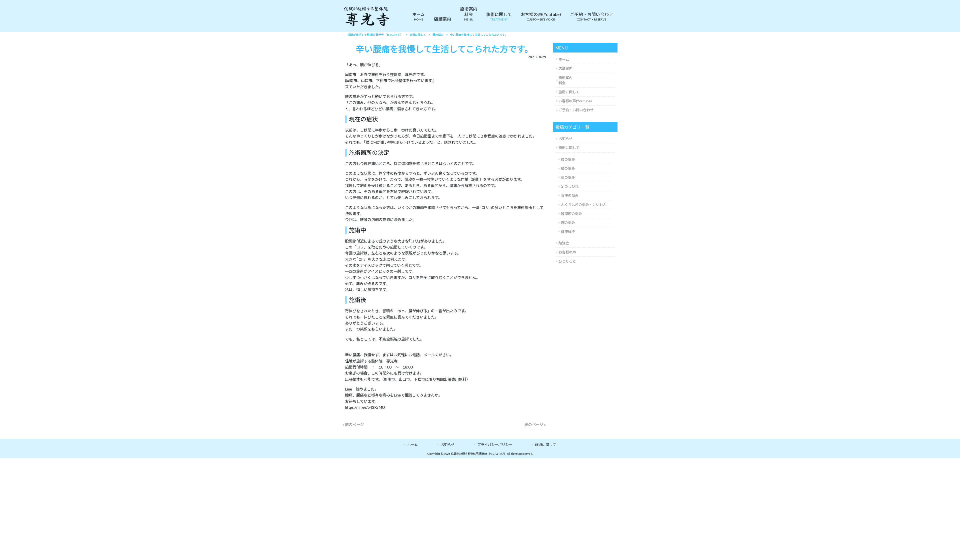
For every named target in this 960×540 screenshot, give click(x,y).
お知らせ (565, 138)
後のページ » (535, 424)
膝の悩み (568, 168)
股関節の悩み (571, 214)
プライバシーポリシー (494, 444)
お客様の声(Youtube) (575, 101)
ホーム (563, 59)
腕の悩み (568, 222)
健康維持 (568, 232)
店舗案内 (565, 68)
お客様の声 (567, 252)
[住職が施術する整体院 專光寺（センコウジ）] (366, 26)
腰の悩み (568, 159)
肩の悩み (568, 177)
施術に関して (569, 92)
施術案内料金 (565, 80)
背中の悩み (569, 195)
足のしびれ (569, 186)
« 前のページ (353, 424)
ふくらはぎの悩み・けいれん (583, 204)
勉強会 (563, 243)
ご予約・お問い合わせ (576, 110)
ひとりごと (567, 261)
